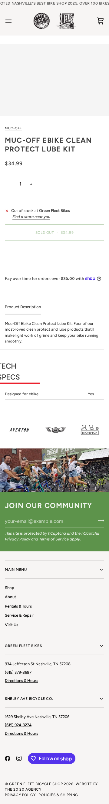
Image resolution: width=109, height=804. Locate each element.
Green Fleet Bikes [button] (23, 646)
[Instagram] (19, 758)
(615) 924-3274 (18, 725)
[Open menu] (14, 21)
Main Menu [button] (16, 569)
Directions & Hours (21, 680)
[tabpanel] (54, 360)
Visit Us (11, 624)
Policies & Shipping (58, 795)
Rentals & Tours (18, 606)
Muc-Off (13, 128)
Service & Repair (19, 615)
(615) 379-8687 (18, 672)
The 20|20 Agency (23, 789)
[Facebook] (7, 758)
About (10, 596)
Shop (9, 587)
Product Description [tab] (23, 307)
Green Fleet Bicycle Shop (36, 784)
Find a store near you (31, 216)
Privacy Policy (17, 539)
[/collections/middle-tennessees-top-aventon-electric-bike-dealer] (18, 430)
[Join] (99, 520)
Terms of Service (54, 539)
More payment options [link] (25, 268)
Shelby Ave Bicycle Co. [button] (29, 699)
